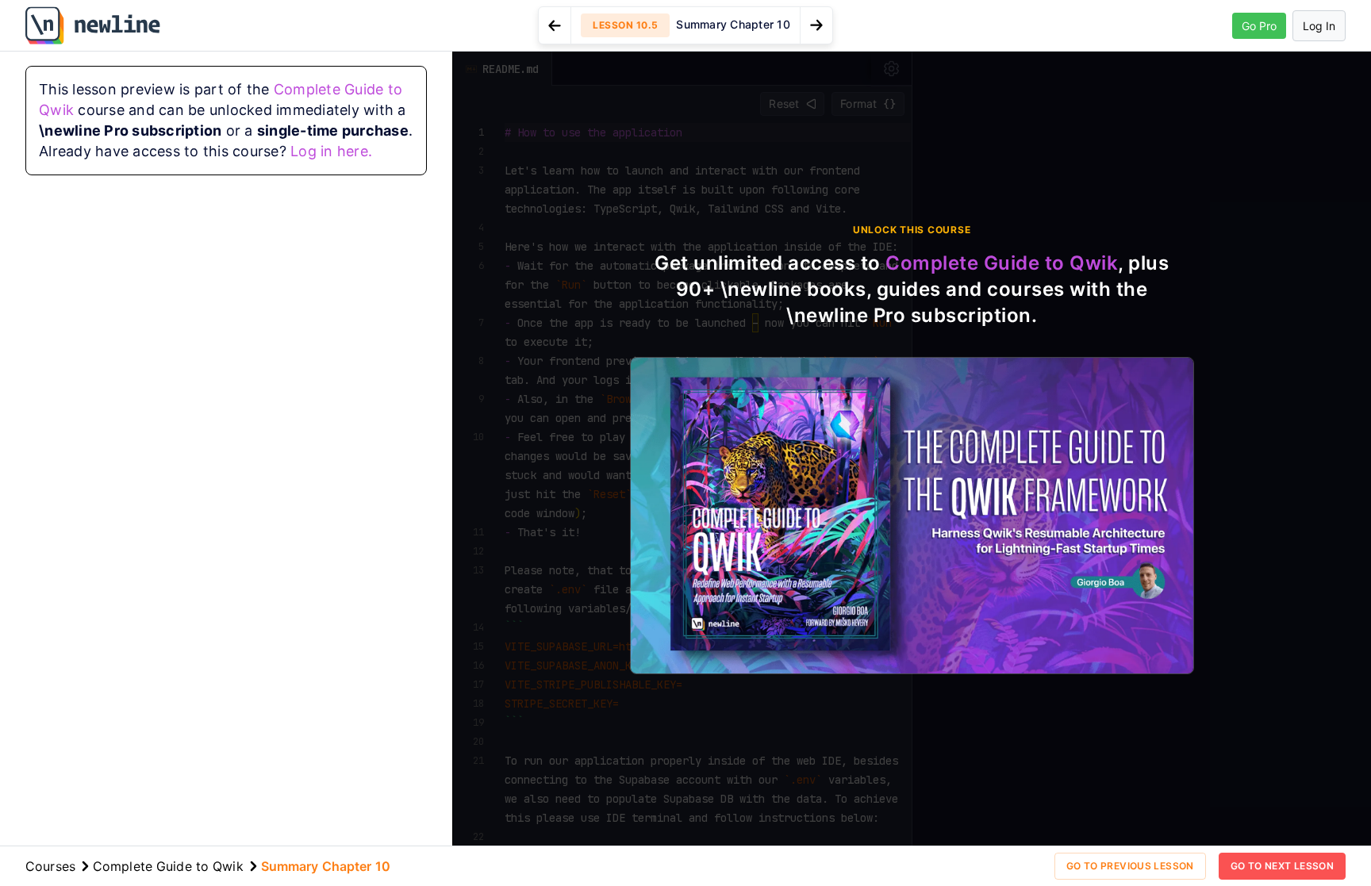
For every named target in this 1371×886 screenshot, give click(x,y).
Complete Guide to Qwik (1001, 262)
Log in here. (331, 151)
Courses (50, 866)
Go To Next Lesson (1282, 866)
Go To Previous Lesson (1130, 866)
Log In (1319, 26)
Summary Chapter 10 (325, 866)
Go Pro (1259, 26)
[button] (685, 25)
